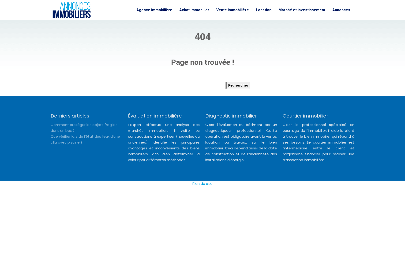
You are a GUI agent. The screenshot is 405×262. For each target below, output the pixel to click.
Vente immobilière (232, 10)
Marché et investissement (301, 10)
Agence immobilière (154, 10)
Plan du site (202, 183)
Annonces (341, 10)
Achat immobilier (194, 10)
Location (263, 10)
